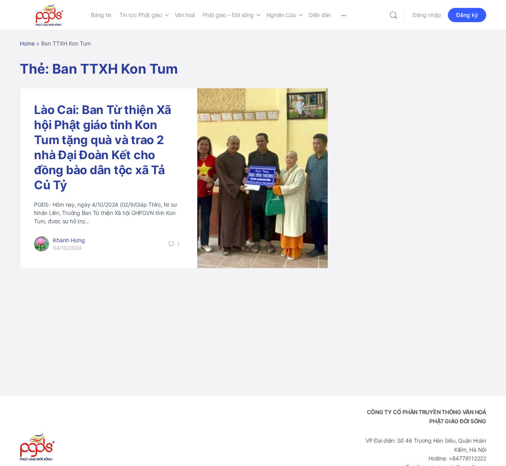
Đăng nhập (427, 14)
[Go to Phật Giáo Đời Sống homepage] (49, 14)
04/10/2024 (67, 248)
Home (27, 43)
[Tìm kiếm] (393, 15)
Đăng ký (467, 14)
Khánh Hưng (69, 240)
